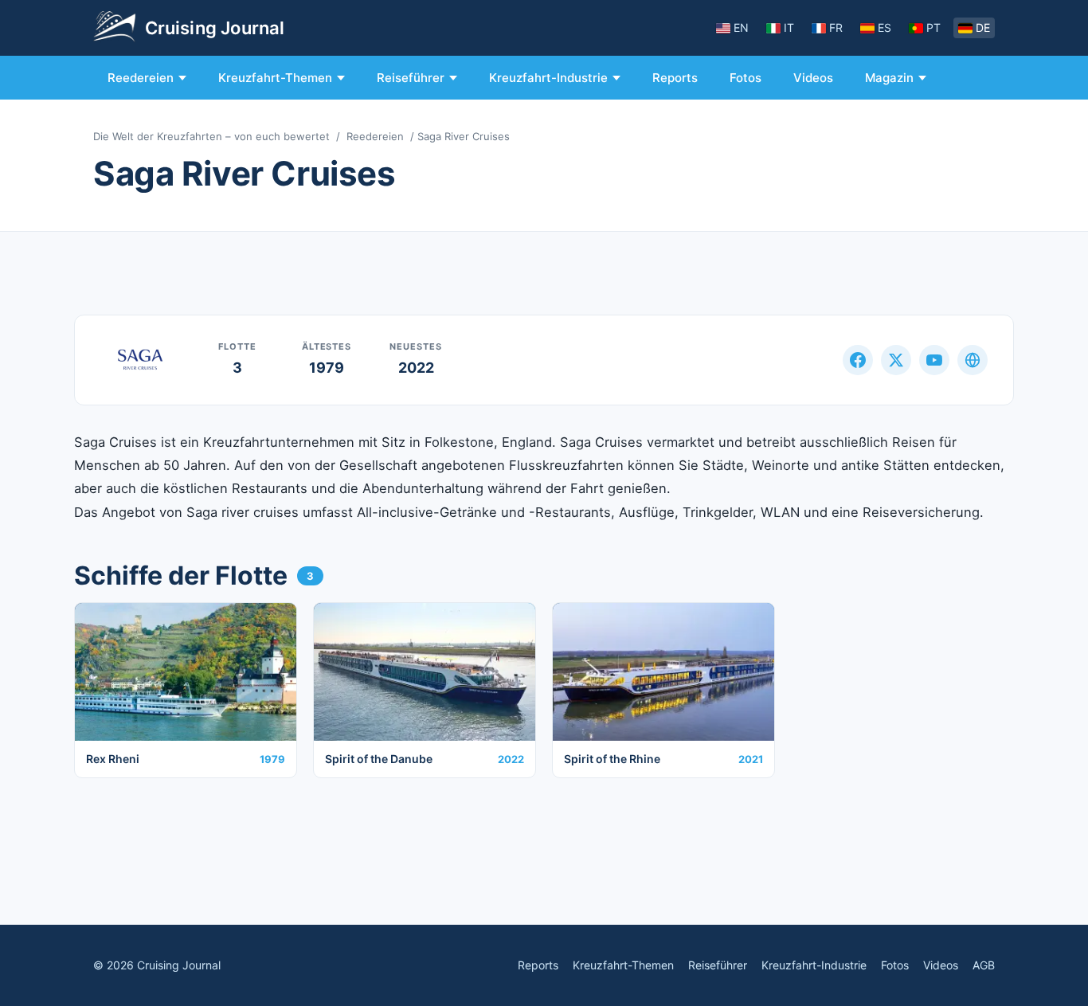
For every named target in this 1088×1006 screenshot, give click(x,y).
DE (983, 27)
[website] (972, 360)
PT (933, 27)
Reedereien (141, 77)
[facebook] (858, 360)
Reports (675, 77)
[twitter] (896, 360)
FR (836, 27)
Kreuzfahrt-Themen (275, 77)
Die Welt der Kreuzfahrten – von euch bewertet (211, 136)
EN (741, 27)
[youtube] (934, 360)
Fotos (745, 77)
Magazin (889, 77)
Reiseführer (410, 77)
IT (789, 27)
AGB (984, 965)
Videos (813, 77)
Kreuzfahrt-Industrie (548, 77)
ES (884, 27)
